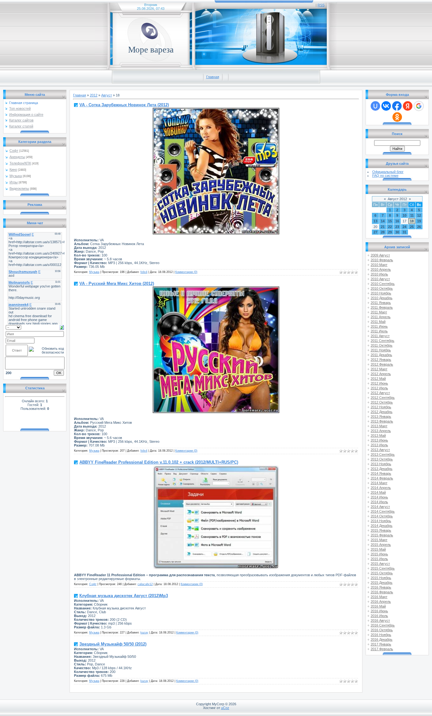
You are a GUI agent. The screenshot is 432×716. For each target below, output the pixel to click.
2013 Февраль (382, 421)
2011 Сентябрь (382, 341)
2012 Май (378, 378)
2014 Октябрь (382, 516)
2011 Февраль (382, 307)
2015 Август (380, 563)
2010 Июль (379, 274)
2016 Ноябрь (381, 635)
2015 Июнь (379, 554)
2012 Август (380, 393)
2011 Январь (381, 303)
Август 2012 (397, 199)
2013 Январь (381, 416)
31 (404, 232)
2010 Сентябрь (383, 284)
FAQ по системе (385, 175)
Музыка (15, 176)
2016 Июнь (379, 611)
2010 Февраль (382, 260)
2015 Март (379, 540)
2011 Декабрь (381, 355)
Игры (13, 182)
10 (404, 215)
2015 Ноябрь (381, 578)
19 (419, 221)
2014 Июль (379, 502)
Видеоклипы (19, 188)
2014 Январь (381, 473)
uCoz (225, 708)
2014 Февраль (382, 478)
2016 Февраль (382, 592)
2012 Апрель (381, 374)
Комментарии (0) (186, 272)
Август (106, 95)
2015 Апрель (381, 544)
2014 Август (380, 507)
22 (390, 227)
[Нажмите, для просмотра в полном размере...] (216, 233)
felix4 (143, 272)
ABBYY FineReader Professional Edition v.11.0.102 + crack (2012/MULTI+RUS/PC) (158, 462)
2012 (93, 95)
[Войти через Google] (419, 106)
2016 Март (379, 597)
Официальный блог (388, 172)
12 (419, 215)
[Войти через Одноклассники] (397, 117)
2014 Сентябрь (383, 511)
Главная (212, 77)
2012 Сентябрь (383, 397)
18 (412, 221)
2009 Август (380, 255)
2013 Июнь (379, 440)
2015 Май (378, 549)
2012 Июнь (379, 383)
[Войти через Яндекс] (407, 106)
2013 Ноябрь (381, 464)
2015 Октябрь (382, 573)
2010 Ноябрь (381, 293)
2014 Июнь (379, 497)
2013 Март (379, 426)
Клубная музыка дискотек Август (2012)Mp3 (123, 595)
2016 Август (380, 620)
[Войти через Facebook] (397, 106)
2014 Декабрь (381, 526)
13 (375, 221)
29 (390, 232)
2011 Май (378, 322)
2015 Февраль (382, 535)
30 (397, 232)
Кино (13, 169)
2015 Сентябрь (383, 568)
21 (383, 227)
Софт (13, 150)
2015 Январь (381, 530)
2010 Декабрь (381, 298)
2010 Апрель (381, 269)
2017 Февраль (382, 649)
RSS (321, 5)
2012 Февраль (382, 364)
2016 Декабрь (381, 639)
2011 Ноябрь (381, 350)
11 (412, 215)
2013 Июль (379, 445)
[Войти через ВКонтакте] (386, 106)
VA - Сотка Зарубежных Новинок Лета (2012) (124, 104)
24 (404, 227)
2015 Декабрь (381, 582)
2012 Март (379, 369)
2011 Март (379, 312)
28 (383, 232)
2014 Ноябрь (381, 521)
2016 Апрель (381, 601)
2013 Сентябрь (383, 454)
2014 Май (378, 492)
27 (375, 232)
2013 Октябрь (382, 459)
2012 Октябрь (382, 402)
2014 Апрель (381, 488)
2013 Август (380, 450)
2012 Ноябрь (381, 407)
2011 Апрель (381, 317)
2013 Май (378, 435)
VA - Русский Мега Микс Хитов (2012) (116, 283)
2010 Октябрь (382, 288)
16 (397, 221)
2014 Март (379, 483)
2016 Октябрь (382, 630)
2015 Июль (379, 559)
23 (397, 227)
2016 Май (378, 606)
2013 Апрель (381, 431)
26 (419, 227)
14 (383, 221)
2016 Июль (379, 616)
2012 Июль (379, 388)
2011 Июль (379, 331)
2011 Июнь (379, 326)
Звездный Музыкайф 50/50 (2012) (112, 644)
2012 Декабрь (381, 412)
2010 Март (379, 265)
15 (390, 221)
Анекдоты (17, 157)
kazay (144, 632)
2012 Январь (381, 359)
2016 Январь (381, 587)
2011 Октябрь (381, 345)
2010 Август (380, 279)
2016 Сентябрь (383, 625)
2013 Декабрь (381, 469)
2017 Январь (381, 644)
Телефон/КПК (20, 163)
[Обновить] (62, 327)
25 (412, 227)
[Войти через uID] (375, 106)
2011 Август (380, 336)
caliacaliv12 (145, 584)
